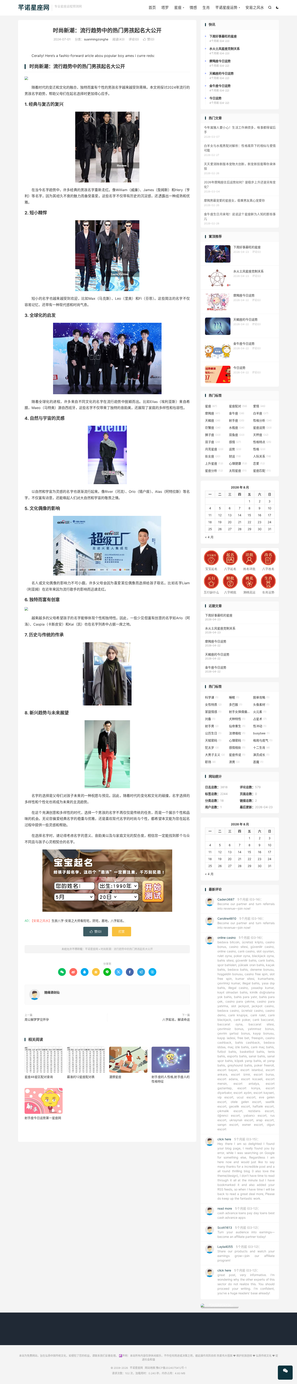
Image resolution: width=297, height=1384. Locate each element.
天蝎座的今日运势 (217, 654)
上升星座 (214, 463)
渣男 (234, 762)
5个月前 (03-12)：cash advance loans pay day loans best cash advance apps (246, 1213)
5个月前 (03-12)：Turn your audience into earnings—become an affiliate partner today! (246, 1232)
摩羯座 (212, 413)
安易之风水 (254, 7)
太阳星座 (238, 470)
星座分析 (214, 470)
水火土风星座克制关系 (220, 628)
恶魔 (258, 762)
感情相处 (237, 747)
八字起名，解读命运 (176, 1019)
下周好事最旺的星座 (218, 615)
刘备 (210, 719)
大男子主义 (215, 755)
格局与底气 (262, 740)
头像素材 (261, 704)
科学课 (211, 697)
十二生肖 (261, 747)
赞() (148, 39)
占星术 (260, 719)
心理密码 (237, 740)
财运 (235, 456)
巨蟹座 (212, 427)
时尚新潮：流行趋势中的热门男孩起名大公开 (107, 30)
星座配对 (238, 406)
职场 (210, 762)
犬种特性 (237, 719)
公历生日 (213, 733)
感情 (235, 442)
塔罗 (165, 7)
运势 (235, 449)
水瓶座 (236, 427)
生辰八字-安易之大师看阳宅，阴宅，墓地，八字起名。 (89, 920)
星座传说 (237, 755)
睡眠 (234, 697)
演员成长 (261, 755)
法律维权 (237, 733)
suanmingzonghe (96, 39)
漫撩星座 (115, 1077)
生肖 (206, 7)
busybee (261, 733)
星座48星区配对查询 (39, 1077)
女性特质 (213, 704)
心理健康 (238, 463)
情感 (193, 7)
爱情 (259, 406)
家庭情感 (213, 712)
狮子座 (212, 435)
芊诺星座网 (34, 7)
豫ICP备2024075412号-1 (171, 1367)
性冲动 (259, 726)
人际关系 (262, 456)
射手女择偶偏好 (240, 712)
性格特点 (262, 442)
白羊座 (260, 413)
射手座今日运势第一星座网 (43, 1118)
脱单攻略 (261, 697)
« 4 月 (209, 537)
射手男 (212, 726)
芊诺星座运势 (226, 7)
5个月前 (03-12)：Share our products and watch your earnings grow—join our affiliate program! (246, 1253)
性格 (259, 449)
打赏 (121, 931)
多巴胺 (235, 704)
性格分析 (262, 420)
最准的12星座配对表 (81, 1077)
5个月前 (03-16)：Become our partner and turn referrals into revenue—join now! (246, 903)
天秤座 (260, 435)
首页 (152, 7)
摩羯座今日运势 (215, 641)
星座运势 (262, 427)
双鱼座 (236, 435)
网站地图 (150, 1367)
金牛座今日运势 (215, 667)
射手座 (236, 420)
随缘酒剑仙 (52, 992)
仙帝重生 (237, 726)
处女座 (212, 456)
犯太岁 (212, 747)
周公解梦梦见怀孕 (37, 1019)
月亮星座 (214, 449)
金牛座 (236, 413)
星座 (178, 7)
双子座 (212, 442)
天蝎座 (212, 420)
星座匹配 (262, 470)
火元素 (259, 712)
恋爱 (259, 463)
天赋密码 (213, 740)
